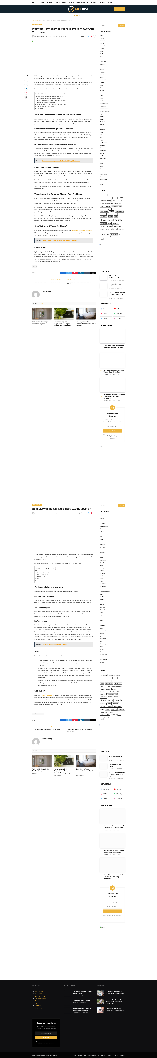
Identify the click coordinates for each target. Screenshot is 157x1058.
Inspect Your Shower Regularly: (47, 102)
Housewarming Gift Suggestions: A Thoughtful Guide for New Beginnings (62, 323)
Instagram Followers (106, 226)
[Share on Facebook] (86, 36)
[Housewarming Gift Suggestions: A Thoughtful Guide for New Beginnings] (64, 314)
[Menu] (33, 2)
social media (114, 234)
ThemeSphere (53, 1055)
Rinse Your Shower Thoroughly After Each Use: (51, 98)
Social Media (103, 150)
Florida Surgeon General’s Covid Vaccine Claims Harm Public (114, 371)
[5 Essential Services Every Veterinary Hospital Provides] (100, 993)
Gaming (102, 88)
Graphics (102, 90)
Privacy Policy (116, 436)
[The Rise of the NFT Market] (103, 286)
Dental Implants (104, 211)
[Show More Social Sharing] (94, 36)
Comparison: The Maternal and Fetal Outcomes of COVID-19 (114, 346)
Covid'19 (102, 51)
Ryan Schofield (108, 349)
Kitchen (102, 229)
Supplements (103, 158)
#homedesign (103, 195)
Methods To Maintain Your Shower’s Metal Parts (50, 96)
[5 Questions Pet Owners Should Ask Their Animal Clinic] (100, 1010)
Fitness (102, 77)
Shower (35, 266)
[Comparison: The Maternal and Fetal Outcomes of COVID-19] (112, 335)
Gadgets (102, 82)
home (109, 223)
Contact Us (112, 2)
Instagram (115, 223)
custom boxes (105, 206)
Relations (102, 145)
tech (119, 234)
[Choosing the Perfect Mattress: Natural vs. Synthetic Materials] (86, 314)
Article (101, 35)
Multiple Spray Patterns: (45, 573)
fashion (116, 216)
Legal (101, 114)
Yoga (101, 239)
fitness (103, 220)
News (64, 2)
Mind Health (103, 122)
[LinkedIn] (26, 88)
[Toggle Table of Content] (64, 94)
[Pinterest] (26, 92)
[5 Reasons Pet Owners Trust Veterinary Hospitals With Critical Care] (100, 1001)
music (102, 232)
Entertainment (103, 67)
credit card (119, 200)
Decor (101, 56)
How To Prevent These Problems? (46, 106)
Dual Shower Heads (38, 713)
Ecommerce (103, 61)
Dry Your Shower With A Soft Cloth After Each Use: (52, 100)
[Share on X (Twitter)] (88, 36)
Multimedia (102, 129)
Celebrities (102, 40)
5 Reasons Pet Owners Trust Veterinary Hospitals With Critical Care (114, 1001)
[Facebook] (26, 80)
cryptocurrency (109, 203)
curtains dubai (117, 203)
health (118, 219)
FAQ (36, 1003)
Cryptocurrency (104, 54)
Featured (102, 72)
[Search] (124, 2)
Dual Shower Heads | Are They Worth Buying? (48, 282)
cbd (114, 200)
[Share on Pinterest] (91, 36)
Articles (102, 197)
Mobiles (102, 124)
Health (71, 2)
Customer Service (40, 996)
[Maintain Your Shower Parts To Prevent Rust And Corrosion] (64, 56)
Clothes (102, 48)
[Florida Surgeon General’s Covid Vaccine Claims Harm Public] (112, 360)
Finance (102, 74)
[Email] (26, 97)
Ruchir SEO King (40, 36)
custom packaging (105, 209)
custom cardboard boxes (117, 206)
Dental (114, 209)
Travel (101, 166)
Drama (101, 59)
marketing (121, 229)
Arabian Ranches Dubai (114, 195)
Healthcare (103, 223)
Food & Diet (103, 80)
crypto (102, 203)
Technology (103, 163)
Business (50, 2)
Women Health (103, 179)
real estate (112, 232)
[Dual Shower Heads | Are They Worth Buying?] (64, 533)
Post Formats (103, 142)
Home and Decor (82, 2)
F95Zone (110, 216)
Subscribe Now (119, 9)
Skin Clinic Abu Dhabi (104, 234)
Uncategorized (103, 174)
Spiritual (102, 153)
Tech (58, 2)
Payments (38, 1001)
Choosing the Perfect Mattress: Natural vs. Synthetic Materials (86, 323)
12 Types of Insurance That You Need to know (116, 277)
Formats (110, 220)
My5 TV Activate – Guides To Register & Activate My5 (117, 294)
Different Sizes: (43, 577)
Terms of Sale (38, 993)
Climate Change (104, 46)
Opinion (102, 135)
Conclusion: (40, 108)
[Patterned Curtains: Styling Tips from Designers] (42, 314)
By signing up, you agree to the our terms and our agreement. (113, 436)
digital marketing (119, 211)
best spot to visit (109, 197)
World (101, 184)
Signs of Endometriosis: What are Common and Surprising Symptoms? (114, 396)
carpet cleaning (106, 201)
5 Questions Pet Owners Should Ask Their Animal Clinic (115, 1009)
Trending (102, 169)
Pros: (38, 578)
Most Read (102, 127)
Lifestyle (94, 2)
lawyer (107, 229)
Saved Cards (38, 1008)
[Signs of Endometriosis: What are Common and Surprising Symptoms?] (112, 384)
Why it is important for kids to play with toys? (48, 729)
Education (102, 64)
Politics (101, 140)
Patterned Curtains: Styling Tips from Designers (40, 322)
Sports (101, 156)
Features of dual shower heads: (45, 571)
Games (101, 85)
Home (42, 2)
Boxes (115, 197)
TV (100, 171)
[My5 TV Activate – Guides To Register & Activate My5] (103, 294)
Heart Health (103, 106)
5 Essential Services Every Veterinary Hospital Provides (115, 992)
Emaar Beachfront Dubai (112, 214)
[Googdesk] (78, 9)
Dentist (112, 211)
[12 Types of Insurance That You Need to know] (103, 277)
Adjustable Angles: (44, 575)
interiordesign (117, 226)
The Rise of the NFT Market (115, 285)
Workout (102, 182)
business (121, 198)
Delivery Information (40, 998)
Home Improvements (105, 111)
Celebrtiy (102, 43)
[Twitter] (26, 84)
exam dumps (103, 216)
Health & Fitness (104, 103)
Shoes (101, 148)
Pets (101, 137)
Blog (44, 20)
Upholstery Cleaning (104, 236)
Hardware (102, 93)
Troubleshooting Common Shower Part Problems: (51, 104)
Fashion (102, 2)
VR (100, 176)
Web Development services (116, 236)
